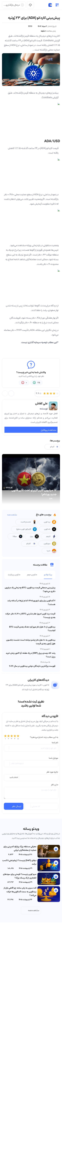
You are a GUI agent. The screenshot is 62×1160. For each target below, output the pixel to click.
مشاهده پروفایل (48, 430)
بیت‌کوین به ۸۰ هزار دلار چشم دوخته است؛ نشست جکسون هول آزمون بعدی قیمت (30, 641)
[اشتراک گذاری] (11, 393)
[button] (57, 5)
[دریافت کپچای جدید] (27, 806)
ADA (43, 148)
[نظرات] (5, 393)
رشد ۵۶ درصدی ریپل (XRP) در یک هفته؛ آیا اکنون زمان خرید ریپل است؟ (30, 654)
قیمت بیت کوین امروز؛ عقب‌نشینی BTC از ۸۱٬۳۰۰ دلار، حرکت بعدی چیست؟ (30, 615)
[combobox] (31, 777)
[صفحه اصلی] (50, 5)
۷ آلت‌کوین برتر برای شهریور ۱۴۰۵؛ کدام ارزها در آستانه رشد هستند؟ (31, 602)
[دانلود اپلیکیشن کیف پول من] (30, 4)
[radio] (5, 737)
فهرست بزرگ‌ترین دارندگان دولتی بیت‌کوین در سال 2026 (32, 666)
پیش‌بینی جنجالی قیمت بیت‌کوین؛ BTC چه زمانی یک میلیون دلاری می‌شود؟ (30, 589)
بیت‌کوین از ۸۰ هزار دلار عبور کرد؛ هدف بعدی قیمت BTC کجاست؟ (32, 628)
